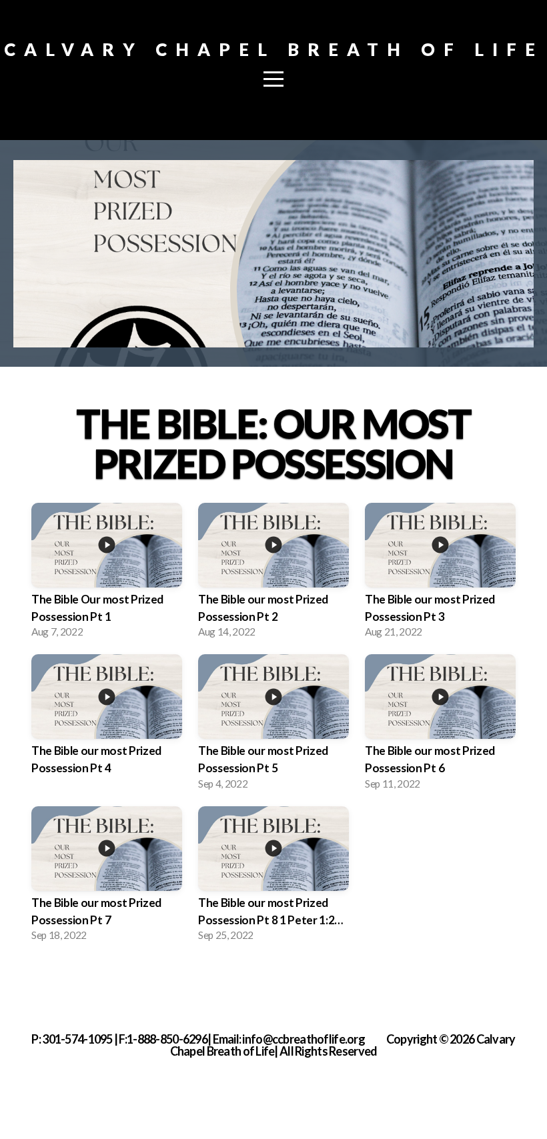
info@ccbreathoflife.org (303, 1039)
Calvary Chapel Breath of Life (274, 49)
